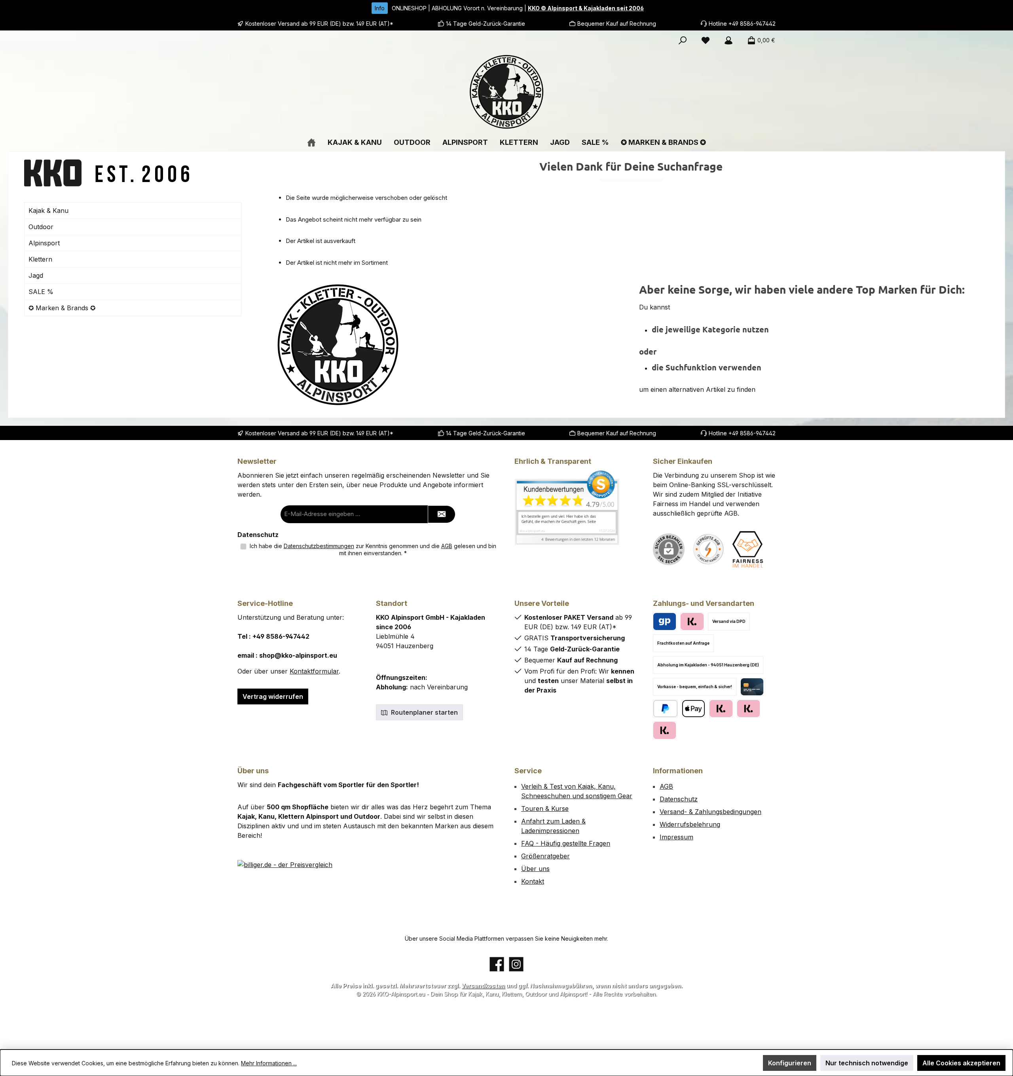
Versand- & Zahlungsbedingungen (710, 812)
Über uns (535, 869)
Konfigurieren (789, 1063)
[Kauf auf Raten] (692, 621)
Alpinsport (44, 243)
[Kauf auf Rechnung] (720, 708)
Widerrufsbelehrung (690, 824)
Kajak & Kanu (48, 210)
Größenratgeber (545, 856)
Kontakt (532, 881)
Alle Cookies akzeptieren (961, 1063)
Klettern (40, 259)
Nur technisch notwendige (866, 1063)
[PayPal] (665, 708)
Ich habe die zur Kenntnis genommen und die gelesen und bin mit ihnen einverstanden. (373, 549)
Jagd (35, 275)
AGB (446, 546)
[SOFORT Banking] (748, 708)
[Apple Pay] (693, 708)
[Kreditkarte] (752, 687)
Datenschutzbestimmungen (319, 546)
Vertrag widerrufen (273, 696)
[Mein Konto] (728, 40)
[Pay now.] (664, 730)
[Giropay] (664, 621)
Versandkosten (483, 985)
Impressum (676, 837)
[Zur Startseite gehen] (506, 91)
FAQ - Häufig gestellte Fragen (565, 843)
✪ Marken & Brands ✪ (61, 308)
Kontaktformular (314, 671)
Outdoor (40, 227)
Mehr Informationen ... (269, 1063)
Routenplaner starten (423, 712)
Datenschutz (679, 799)
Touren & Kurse (545, 808)
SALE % (40, 292)
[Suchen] (682, 40)
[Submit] (441, 514)
